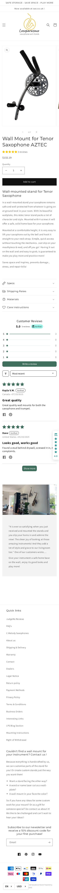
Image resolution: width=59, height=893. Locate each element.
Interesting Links (14, 718)
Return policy (13, 683)
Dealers (10, 668)
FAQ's (9, 626)
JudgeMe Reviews (15, 619)
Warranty (11, 654)
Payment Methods (15, 690)
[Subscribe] (49, 842)
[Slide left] (22, 132)
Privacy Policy (13, 697)
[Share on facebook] (4, 415)
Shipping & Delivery (16, 647)
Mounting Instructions (17, 732)
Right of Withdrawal (16, 739)
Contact (10, 661)
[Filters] (5, 373)
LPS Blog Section (14, 725)
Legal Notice (12, 676)
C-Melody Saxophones (17, 633)
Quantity (6, 164)
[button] (3, 25)
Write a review (29, 364)
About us (11, 640)
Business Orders (14, 711)
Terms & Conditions (16, 704)
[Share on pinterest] (10, 415)
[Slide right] (36, 132)
